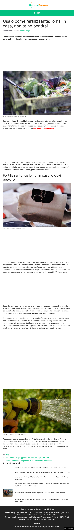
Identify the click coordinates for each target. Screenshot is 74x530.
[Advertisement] (37, 56)
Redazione (31, 509)
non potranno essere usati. (44, 128)
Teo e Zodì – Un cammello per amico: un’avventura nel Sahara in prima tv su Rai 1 (42, 472)
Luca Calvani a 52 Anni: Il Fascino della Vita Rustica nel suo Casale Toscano (41, 468)
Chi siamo (22, 509)
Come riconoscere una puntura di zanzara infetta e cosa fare (29, 461)
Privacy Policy (41, 509)
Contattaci (51, 519)
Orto (7, 455)
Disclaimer (51, 509)
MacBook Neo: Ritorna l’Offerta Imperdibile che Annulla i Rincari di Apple (39, 493)
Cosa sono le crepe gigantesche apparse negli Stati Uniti (27, 458)
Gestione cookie (68, 528)
